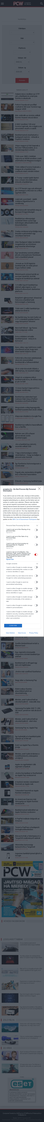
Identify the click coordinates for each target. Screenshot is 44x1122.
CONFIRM (13, 625)
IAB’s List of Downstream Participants (24, 519)
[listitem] (22, 525)
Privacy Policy (33, 633)
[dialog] (22, 561)
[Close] (40, 489)
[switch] (36, 530)
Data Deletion (10, 633)
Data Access (22, 633)
